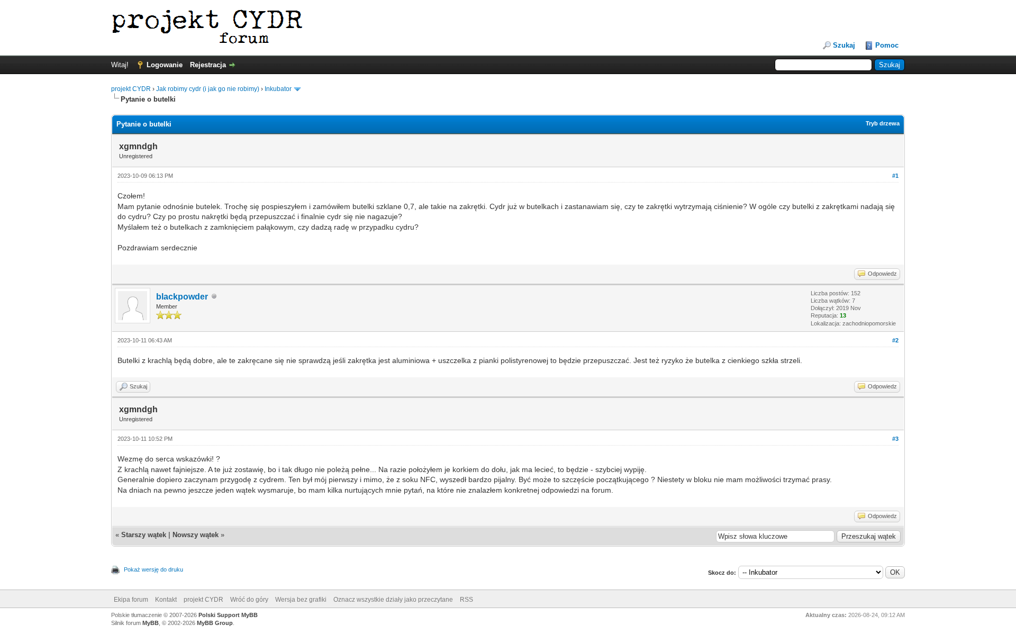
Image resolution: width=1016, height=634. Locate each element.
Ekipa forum (131, 599)
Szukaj (844, 45)
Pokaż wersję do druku (153, 569)
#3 (895, 439)
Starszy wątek (143, 535)
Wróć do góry (249, 599)
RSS (466, 599)
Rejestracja (208, 65)
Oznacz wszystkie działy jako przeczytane (393, 599)
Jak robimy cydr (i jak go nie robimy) (207, 89)
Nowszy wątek (196, 535)
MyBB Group (215, 623)
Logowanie (165, 65)
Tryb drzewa (883, 123)
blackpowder (182, 296)
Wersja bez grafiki (300, 599)
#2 (895, 340)
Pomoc (887, 45)
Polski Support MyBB (228, 615)
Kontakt (166, 599)
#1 (895, 176)
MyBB (150, 623)
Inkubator (278, 89)
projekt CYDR (131, 89)
